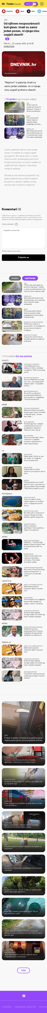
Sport (33, 11)
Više (23, 970)
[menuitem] (42, 4)
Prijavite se (23, 257)
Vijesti (22, 11)
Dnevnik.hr (10, 11)
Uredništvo (7, 1006)
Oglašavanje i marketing (25, 1006)
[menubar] (42, 3)
